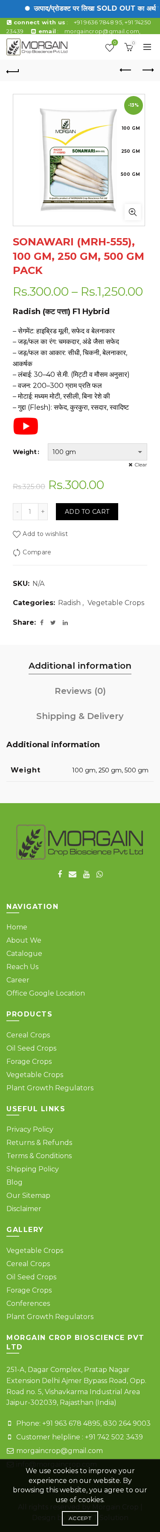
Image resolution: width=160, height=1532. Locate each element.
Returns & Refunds (39, 1143)
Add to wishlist (45, 534)
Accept (80, 1518)
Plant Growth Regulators (49, 1088)
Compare (37, 552)
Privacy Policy (29, 1129)
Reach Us (22, 967)
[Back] (12, 70)
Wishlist (114, 43)
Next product (147, 70)
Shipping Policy (32, 1169)
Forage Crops (29, 1061)
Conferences (28, 1303)
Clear (140, 464)
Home (16, 927)
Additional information (80, 666)
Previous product (126, 70)
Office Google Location (45, 993)
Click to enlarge (133, 212)
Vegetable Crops (115, 603)
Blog (14, 1182)
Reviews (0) (80, 691)
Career (17, 980)
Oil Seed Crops (31, 1048)
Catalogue (24, 953)
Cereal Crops (28, 1035)
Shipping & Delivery (80, 716)
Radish (69, 603)
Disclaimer (23, 1209)
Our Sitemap (28, 1195)
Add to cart (87, 512)
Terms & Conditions (39, 1156)
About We (23, 940)
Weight (25, 452)
